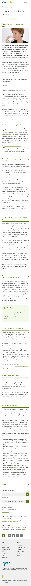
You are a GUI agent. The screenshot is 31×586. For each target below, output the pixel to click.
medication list (18, 467)
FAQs (3, 555)
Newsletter (19, 545)
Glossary (19, 555)
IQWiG (3, 545)
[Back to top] (27, 541)
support (21, 396)
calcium (25, 109)
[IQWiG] (6, 564)
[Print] (3, 535)
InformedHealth (5, 547)
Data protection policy (20, 552)
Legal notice (4, 557)
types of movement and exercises (12, 146)
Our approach (5, 553)
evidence (24, 285)
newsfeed (20, 527)
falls (13, 70)
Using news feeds (21, 547)
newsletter (13, 527)
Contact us (19, 549)
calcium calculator (24, 199)
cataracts (4, 102)
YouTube (24, 529)
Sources (4, 484)
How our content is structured (6, 550)
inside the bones (6, 134)
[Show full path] (6, 7)
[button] (9, 535)
